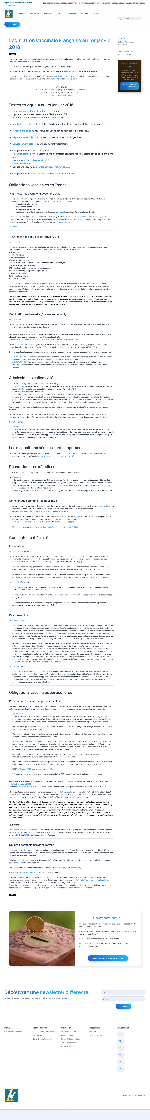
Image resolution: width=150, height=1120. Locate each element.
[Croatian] (65, 3)
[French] (44, 3)
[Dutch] (70, 3)
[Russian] (123, 3)
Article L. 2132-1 (18, 426)
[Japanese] (100, 3)
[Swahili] (132, 3)
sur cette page (64, 222)
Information (34, 14)
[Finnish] (77, 3)
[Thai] (135, 3)
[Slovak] (126, 3)
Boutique (59, 14)
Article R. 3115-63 (19, 362)
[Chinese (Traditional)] (63, 3)
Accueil (22, 14)
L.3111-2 (72, 389)
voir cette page (66, 201)
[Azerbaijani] (52, 3)
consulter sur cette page (62, 95)
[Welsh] (144, 3)
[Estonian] (74, 3)
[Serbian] (125, 3)
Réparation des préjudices (26, 137)
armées (27, 163)
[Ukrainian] (139, 3)
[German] (82, 3)
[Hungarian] (91, 3)
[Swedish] (133, 3)
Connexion (12, 24)
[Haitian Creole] (86, 3)
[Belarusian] (56, 3)
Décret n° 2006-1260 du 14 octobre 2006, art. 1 (37, 769)
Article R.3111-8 (18, 384)
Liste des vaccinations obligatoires (30, 110)
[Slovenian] (128, 3)
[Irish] (96, 3)
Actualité (47, 14)
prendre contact (70, 71)
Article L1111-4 (15, 582)
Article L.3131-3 (18, 620)
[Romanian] (121, 3)
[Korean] (102, 3)
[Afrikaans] (45, 3)
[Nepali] (112, 3)
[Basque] (54, 3)
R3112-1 (19, 835)
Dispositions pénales (23, 130)
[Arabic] (49, 3)
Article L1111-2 (15, 551)
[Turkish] (137, 3)
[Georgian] (81, 3)
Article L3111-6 (15, 319)
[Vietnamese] (142, 3)
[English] (72, 3)
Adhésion (72, 14)
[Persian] (116, 3)
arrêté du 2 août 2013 (27, 786)
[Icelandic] (93, 3)
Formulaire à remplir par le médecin (26, 522)
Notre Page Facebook (69, 1043)
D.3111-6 (22, 389)
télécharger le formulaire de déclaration (35, 511)
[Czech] (67, 3)
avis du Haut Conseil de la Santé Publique (30, 339)
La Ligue (96, 14)
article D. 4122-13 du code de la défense (93, 880)
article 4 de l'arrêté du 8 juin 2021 (32, 872)
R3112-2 (27, 835)
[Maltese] (110, 3)
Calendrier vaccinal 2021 (21, 784)
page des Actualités (61, 76)
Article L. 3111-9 (18, 477)
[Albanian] (47, 3)
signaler (77, 516)
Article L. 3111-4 (18, 714)
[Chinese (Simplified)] (61, 3)
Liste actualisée (24, 344)
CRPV (59, 522)
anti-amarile (61, 212)
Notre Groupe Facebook (42, 1039)
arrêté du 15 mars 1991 (67, 781)
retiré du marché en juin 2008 (87, 217)
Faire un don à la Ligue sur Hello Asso (129, 86)
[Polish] (117, 3)
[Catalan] (60, 3)
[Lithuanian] (105, 3)
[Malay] (109, 3)
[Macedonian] (107, 3)
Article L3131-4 (18, 666)
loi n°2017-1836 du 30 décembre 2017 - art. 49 (55, 456)
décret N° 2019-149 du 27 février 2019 (26, 829)
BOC (17, 863)
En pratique (123, 38)
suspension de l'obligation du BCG (31, 160)
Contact (84, 14)
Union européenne (64, 173)
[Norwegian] (114, 3)
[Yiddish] (44, 5)
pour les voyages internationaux (52, 166)
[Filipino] (75, 3)
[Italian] (98, 3)
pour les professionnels (26, 153)
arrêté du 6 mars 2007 (63, 792)
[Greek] (84, 3)
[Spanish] (130, 3)
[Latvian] (103, 3)
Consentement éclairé (24, 143)
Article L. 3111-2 (15, 242)
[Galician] (79, 3)
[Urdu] (140, 3)
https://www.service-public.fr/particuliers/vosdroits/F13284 (54, 527)
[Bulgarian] (58, 3)
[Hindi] (89, 3)
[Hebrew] (88, 3)
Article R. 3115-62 (19, 357)
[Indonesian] (95, 3)
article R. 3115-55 (51, 359)
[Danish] (68, 3)
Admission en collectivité (25, 124)
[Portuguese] (119, 3)
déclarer (102, 506)
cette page (73, 339)
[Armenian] (51, 3)
